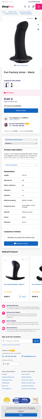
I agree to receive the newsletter (11, 344)
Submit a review (22, 243)
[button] (25, 7)
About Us (5, 386)
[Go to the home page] (8, 6)
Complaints (5, 383)
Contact (4, 374)
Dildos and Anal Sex (26, 13)
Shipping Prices (7, 380)
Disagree (21, 411)
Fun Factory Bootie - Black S (14, 284)
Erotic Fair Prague (27, 380)
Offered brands (26, 377)
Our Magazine (6, 388)
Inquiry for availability (13, 106)
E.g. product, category (13, 17)
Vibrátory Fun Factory (11, 13)
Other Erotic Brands (25, 12)
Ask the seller (21, 110)
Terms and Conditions (28, 388)
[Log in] (29, 7)
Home (4, 12)
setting (33, 408)
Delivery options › (14, 119)
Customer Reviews (27, 386)
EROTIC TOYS (12, 12)
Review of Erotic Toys (28, 383)
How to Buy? (25, 374)
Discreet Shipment (8, 377)
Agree (21, 415)
